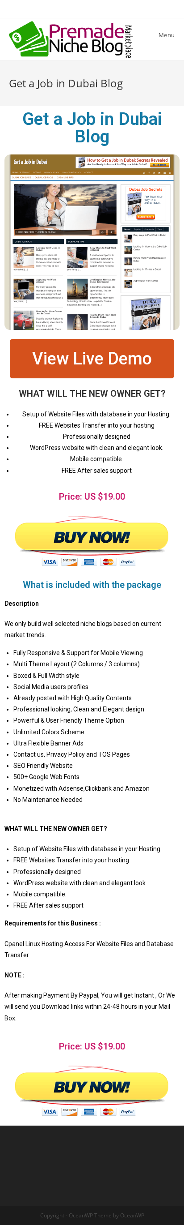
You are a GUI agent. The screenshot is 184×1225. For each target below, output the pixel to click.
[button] (92, 358)
